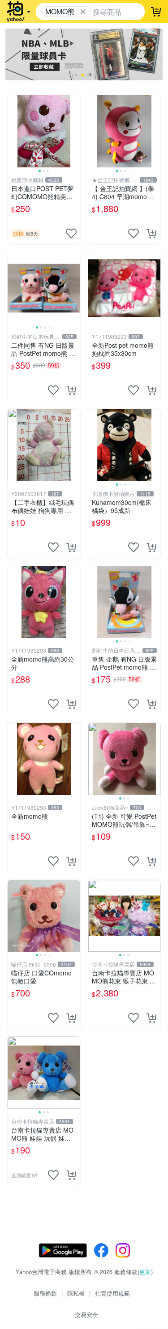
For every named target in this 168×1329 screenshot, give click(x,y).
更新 (145, 1271)
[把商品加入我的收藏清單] (71, 233)
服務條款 (45, 1293)
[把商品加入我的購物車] (151, 233)
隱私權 (76, 1293)
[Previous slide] (13, 131)
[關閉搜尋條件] (83, 12)
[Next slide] (74, 131)
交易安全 (86, 1314)
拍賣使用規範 (112, 1293)
